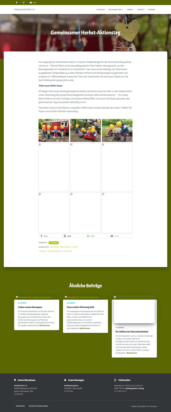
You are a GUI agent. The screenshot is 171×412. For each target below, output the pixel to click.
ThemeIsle (153, 406)
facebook (16, 3)
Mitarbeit (42, 251)
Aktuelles (101, 10)
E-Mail (35, 3)
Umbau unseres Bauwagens (30, 307)
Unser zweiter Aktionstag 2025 (80, 307)
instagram (23, 3)
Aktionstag (54, 247)
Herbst (74, 247)
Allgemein (53, 242)
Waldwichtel (67, 251)
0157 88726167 (120, 391)
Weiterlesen (44, 326)
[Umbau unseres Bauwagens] (33, 297)
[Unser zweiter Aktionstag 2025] (81, 297)
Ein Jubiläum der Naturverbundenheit (132, 331)
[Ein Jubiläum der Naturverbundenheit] (134, 309)
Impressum (20, 406)
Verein (129, 10)
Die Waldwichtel (115, 10)
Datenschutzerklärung (38, 406)
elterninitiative (65, 247)
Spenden (151, 10)
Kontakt (140, 10)
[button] (122, 10)
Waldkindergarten (54, 251)
